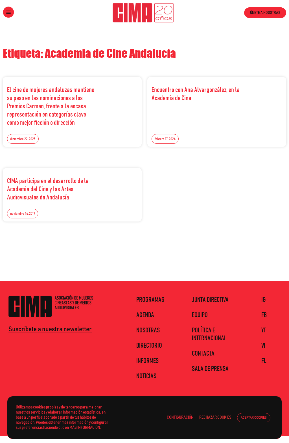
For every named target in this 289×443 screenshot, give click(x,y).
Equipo (200, 315)
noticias (146, 376)
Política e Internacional (209, 334)
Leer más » (125, 88)
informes (147, 361)
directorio (149, 345)
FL (263, 361)
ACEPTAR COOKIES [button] (254, 418)
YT (263, 330)
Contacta (203, 353)
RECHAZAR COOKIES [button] (215, 417)
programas (150, 299)
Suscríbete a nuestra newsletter (50, 329)
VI (263, 345)
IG (263, 299)
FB (264, 315)
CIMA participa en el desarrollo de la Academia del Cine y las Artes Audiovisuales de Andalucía (48, 189)
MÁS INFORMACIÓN (84, 427)
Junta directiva (210, 299)
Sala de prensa (210, 368)
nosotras (148, 330)
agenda (145, 315)
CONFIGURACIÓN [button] (180, 417)
